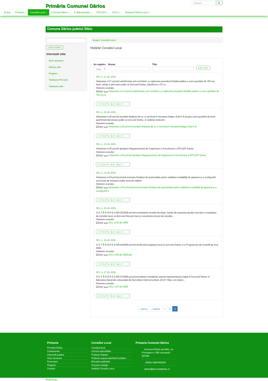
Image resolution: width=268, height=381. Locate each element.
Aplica (203, 67)
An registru (100, 64)
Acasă (96, 40)
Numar (111, 64)
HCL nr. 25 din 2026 (106, 208)
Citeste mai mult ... (113, 104)
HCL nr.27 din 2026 (118, 286)
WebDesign (51, 379)
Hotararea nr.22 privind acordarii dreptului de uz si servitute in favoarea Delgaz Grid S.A (153, 126)
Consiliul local (98, 347)
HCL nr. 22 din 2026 (106, 112)
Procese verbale (99, 365)
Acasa (7, 12)
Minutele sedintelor (100, 361)
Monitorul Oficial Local (136, 12)
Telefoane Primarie (58, 79)
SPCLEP (101, 12)
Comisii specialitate (101, 351)
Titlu (154, 64)
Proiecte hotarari (99, 354)
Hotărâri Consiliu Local (102, 368)
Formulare (52, 361)
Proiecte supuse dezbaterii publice (108, 358)
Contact (51, 368)
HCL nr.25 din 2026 (118, 222)
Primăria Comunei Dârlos (75, 5)
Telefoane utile (56, 86)
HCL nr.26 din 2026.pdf (120, 254)
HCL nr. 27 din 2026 (106, 272)
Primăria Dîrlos (54, 347)
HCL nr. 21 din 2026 (106, 76)
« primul (143, 308)
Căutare (54, 47)
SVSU (115, 12)
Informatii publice (55, 354)
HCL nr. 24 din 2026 (106, 172)
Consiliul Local (37, 12)
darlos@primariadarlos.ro (157, 368)
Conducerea (53, 351)
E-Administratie (82, 12)
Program (53, 73)
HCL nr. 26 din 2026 (106, 240)
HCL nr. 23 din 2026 (106, 144)
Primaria (19, 12)
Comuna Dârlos (59, 12)
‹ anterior (155, 308)
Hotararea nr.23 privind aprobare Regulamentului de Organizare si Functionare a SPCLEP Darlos (157, 155)
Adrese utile (55, 67)
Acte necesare (56, 60)
